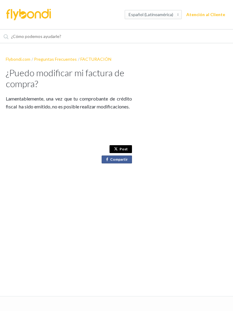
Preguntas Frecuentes (55, 59)
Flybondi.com (18, 59)
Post (124, 149)
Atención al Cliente (205, 14)
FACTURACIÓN (95, 59)
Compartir (120, 160)
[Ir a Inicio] (28, 14)
